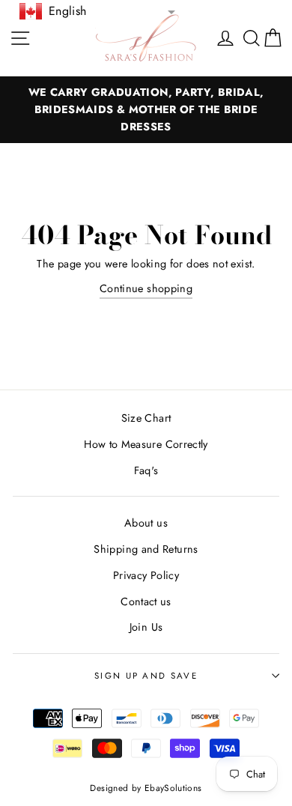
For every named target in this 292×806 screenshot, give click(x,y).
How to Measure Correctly (146, 444)
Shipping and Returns (146, 549)
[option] (146, 110)
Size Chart (146, 417)
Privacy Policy (146, 575)
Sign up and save (146, 676)
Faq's (146, 470)
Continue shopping (146, 288)
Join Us (146, 626)
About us (146, 522)
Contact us (146, 601)
